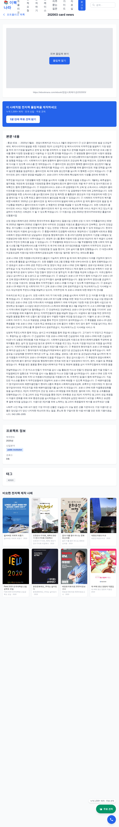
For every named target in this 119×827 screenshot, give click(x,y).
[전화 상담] (111, 819)
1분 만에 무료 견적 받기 (23, 119)
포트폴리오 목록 (16, 14)
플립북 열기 (59, 60)
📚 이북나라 (10, 4)
